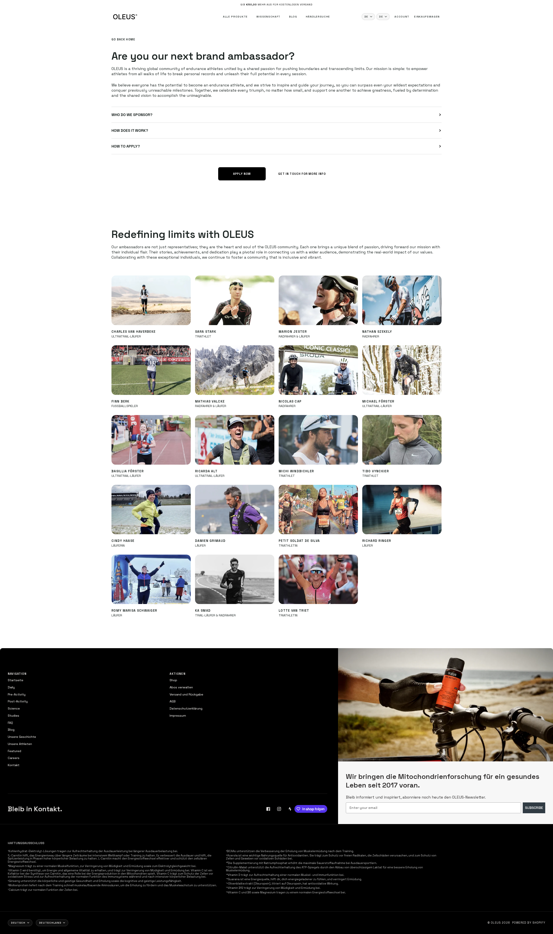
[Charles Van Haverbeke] (151, 300)
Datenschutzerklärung (186, 708)
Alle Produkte (235, 16)
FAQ (10, 723)
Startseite (15, 680)
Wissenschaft (268, 16)
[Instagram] (279, 809)
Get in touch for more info (302, 174)
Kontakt (13, 765)
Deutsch (18, 922)
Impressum (178, 716)
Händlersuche (318, 16)
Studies (13, 716)
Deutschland (50, 922)
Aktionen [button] (177, 674)
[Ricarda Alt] (234, 440)
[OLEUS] (125, 16)
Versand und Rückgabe (186, 694)
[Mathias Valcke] (234, 370)
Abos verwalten (181, 687)
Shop (173, 680)
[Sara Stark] (234, 300)
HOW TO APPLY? (125, 146)
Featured (14, 751)
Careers (13, 758)
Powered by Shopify (528, 922)
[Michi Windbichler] (318, 440)
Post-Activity (18, 701)
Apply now (242, 174)
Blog (293, 16)
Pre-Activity (16, 694)
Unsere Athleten (20, 744)
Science (14, 708)
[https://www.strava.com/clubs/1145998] (290, 809)
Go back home (123, 39)
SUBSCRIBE (534, 807)
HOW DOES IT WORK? (129, 130)
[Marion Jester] (318, 300)
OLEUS (496, 922)
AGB (173, 701)
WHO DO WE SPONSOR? (132, 114)
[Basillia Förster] (151, 440)
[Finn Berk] (151, 370)
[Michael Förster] (402, 370)
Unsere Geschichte (22, 737)
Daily (11, 687)
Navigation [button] (17, 674)
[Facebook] (268, 809)
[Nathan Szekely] (402, 300)
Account (401, 16)
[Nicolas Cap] (318, 370)
